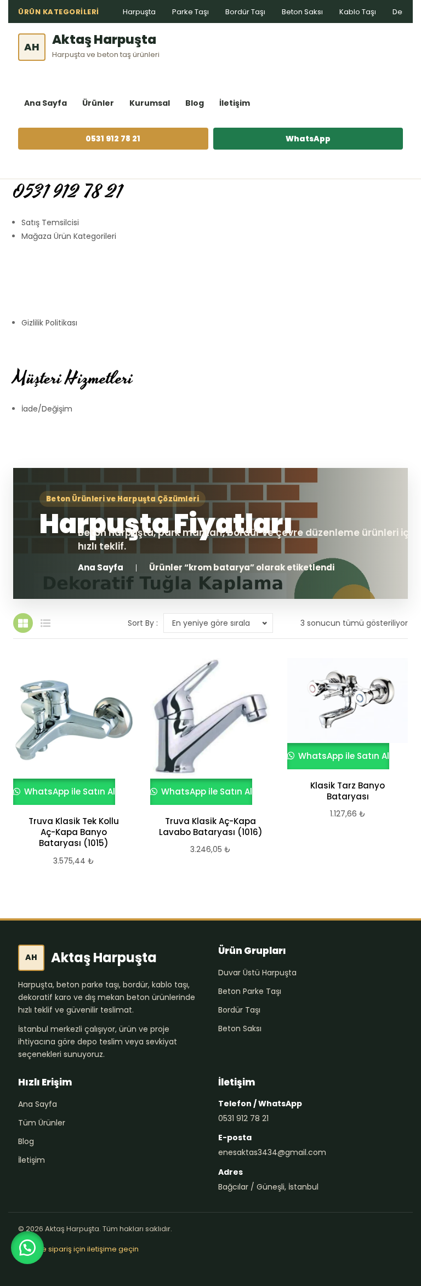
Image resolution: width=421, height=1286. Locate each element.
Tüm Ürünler (41, 1122)
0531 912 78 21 (113, 138)
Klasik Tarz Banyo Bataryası (347, 791)
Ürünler (98, 103)
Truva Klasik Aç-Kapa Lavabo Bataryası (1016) (211, 827)
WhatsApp (308, 138)
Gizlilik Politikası (49, 322)
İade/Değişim (46, 408)
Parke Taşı (190, 12)
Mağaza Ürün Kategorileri (68, 236)
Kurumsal (149, 103)
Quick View (68, 731)
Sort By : (143, 623)
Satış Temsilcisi (50, 222)
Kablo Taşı (357, 12)
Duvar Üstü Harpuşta (257, 972)
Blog (194, 103)
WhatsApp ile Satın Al (68, 791)
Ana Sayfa (45, 103)
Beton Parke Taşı (249, 991)
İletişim (234, 103)
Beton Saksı (302, 12)
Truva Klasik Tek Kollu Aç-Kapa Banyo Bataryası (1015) (74, 832)
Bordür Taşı (245, 12)
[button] (27, 1247)
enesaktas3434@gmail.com (272, 1152)
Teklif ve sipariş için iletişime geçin (78, 1249)
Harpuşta (139, 12)
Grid (23, 623)
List (45, 623)
